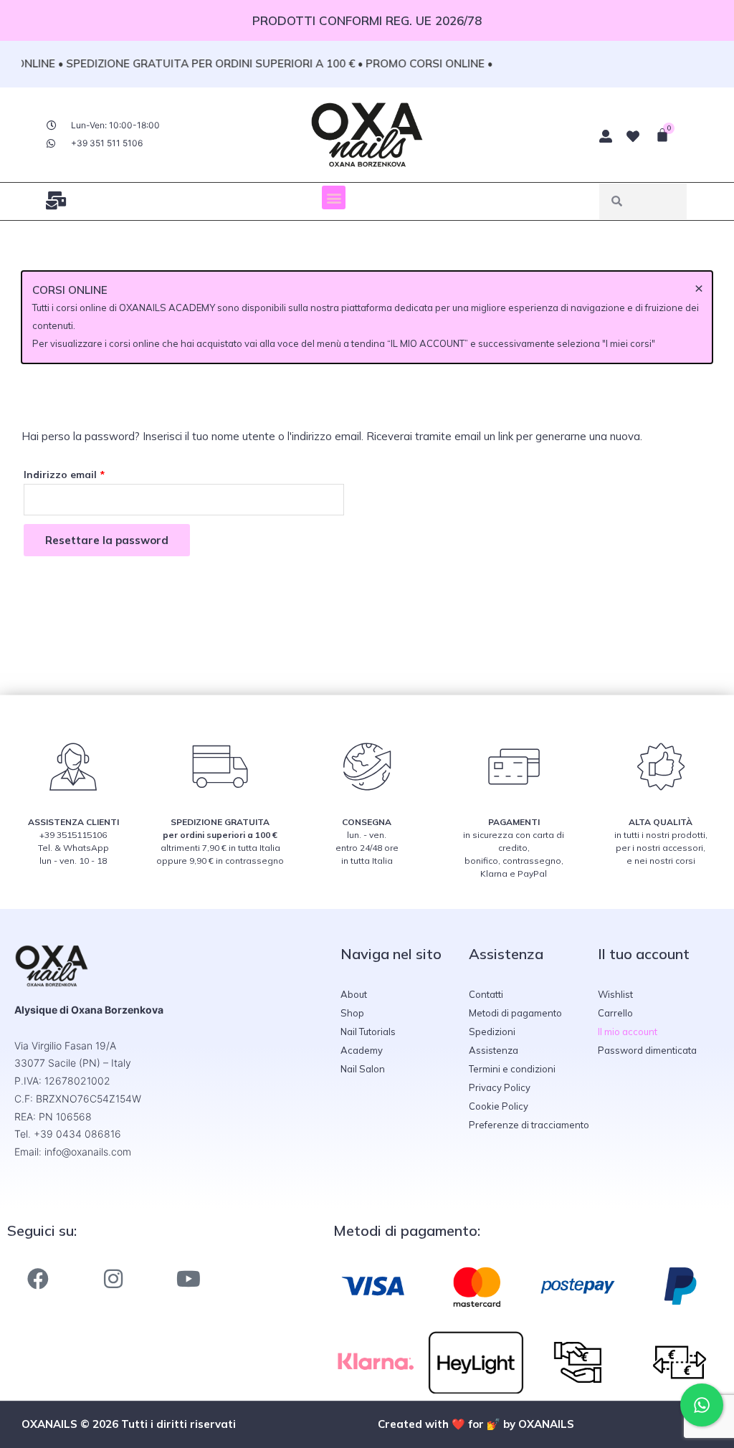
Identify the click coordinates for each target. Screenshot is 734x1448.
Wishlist (615, 994)
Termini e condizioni (512, 1069)
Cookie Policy (498, 1106)
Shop (352, 1013)
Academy (361, 1050)
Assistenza (493, 1050)
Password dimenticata (647, 1050)
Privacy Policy (499, 1087)
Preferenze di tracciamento (529, 1124)
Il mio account (627, 1031)
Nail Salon (362, 1069)
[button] (333, 197)
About (353, 994)
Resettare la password (106, 540)
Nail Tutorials (368, 1031)
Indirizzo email (87, 472)
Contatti (486, 994)
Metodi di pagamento (515, 1013)
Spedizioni (492, 1031)
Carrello (615, 1013)
